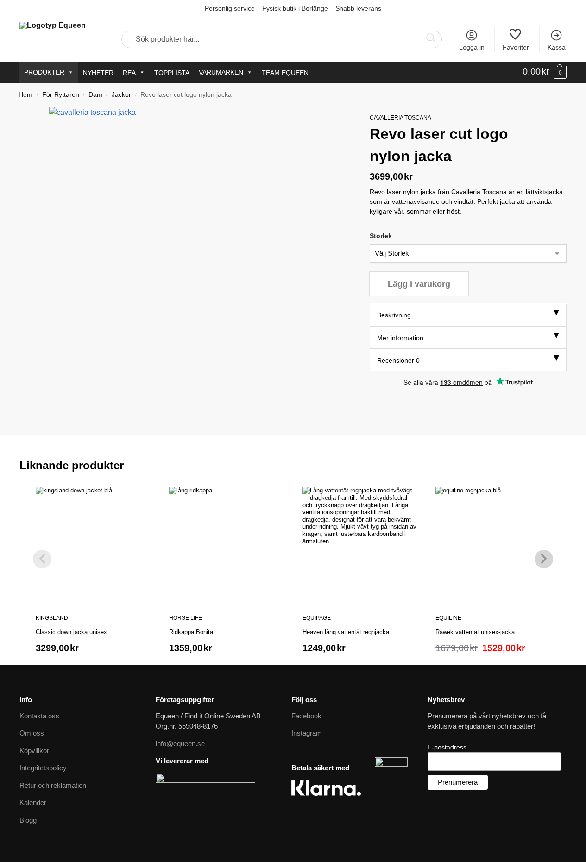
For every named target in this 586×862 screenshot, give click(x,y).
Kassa (557, 47)
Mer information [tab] (400, 338)
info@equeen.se (180, 744)
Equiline (448, 618)
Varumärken (221, 72)
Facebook (306, 716)
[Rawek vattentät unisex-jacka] (492, 544)
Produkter (44, 72)
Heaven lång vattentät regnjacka (345, 632)
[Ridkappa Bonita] (226, 544)
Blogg (28, 820)
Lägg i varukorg (419, 284)
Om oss (31, 733)
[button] (545, 72)
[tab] (468, 315)
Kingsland (52, 618)
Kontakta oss (39, 716)
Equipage (316, 618)
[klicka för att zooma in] (198, 256)
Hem (25, 94)
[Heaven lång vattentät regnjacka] (359, 544)
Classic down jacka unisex (71, 632)
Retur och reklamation (52, 785)
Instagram (306, 733)
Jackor (121, 94)
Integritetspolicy (43, 768)
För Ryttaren (60, 94)
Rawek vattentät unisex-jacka (475, 632)
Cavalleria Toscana (400, 117)
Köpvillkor (34, 751)
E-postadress (447, 747)
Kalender (32, 802)
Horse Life (185, 618)
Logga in (472, 47)
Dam (95, 94)
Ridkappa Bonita (191, 632)
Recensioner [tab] (398, 361)
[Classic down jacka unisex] (93, 544)
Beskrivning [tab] (394, 315)
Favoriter (516, 47)
